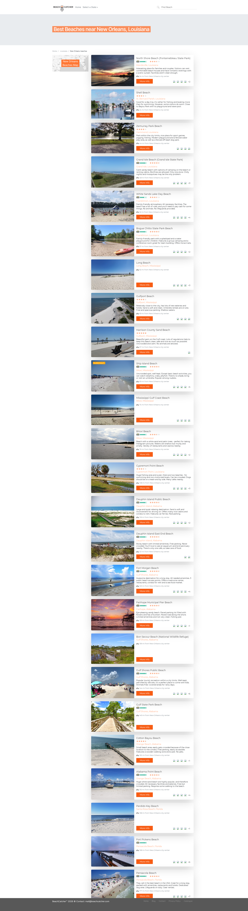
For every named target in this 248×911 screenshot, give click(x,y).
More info (144, 81)
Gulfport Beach (145, 296)
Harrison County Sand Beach (153, 330)
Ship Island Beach (146, 363)
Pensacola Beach (146, 873)
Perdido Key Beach (147, 806)
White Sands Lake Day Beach (153, 194)
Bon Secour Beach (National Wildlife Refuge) (162, 636)
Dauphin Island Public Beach (153, 499)
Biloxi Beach (143, 431)
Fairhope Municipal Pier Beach (154, 602)
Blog (154, 901)
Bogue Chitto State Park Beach (154, 228)
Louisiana (63, 51)
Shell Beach (143, 92)
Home (78, 7)
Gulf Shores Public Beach (151, 670)
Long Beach (143, 262)
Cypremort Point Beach (150, 465)
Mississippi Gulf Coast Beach (153, 398)
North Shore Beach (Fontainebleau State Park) (163, 58)
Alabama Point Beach (149, 771)
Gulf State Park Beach (149, 704)
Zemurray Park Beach (149, 126)
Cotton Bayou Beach (148, 738)
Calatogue (188, 901)
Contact (162, 901)
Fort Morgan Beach (147, 568)
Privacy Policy (175, 901)
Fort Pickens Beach (147, 839)
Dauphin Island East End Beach (154, 533)
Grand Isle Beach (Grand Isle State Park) (159, 159)
